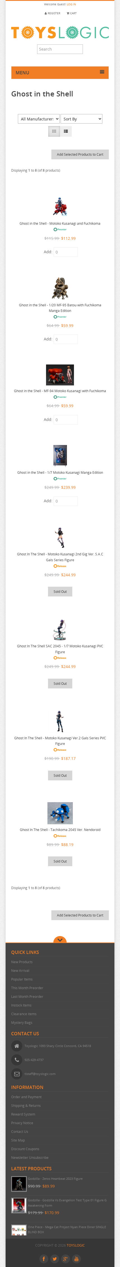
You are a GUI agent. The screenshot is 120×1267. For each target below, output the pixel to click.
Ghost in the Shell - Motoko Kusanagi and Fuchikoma (60, 223)
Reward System (23, 1114)
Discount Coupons (25, 1149)
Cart (73, 13)
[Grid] (54, 131)
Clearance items (24, 1014)
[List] (66, 131)
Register (53, 13)
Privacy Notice (22, 1123)
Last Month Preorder (27, 996)
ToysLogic (76, 1245)
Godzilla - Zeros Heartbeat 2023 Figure (55, 1178)
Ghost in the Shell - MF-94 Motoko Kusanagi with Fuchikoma (60, 391)
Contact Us (19, 1131)
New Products (22, 962)
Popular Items (22, 979)
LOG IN (71, 4)
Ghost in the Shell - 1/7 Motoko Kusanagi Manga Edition (60, 472)
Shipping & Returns (26, 1105)
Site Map (18, 1140)
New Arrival (20, 970)
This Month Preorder (27, 988)
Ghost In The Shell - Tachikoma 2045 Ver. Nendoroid (60, 829)
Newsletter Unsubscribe (30, 1157)
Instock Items (21, 1005)
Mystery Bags (21, 1022)
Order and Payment (26, 1097)
